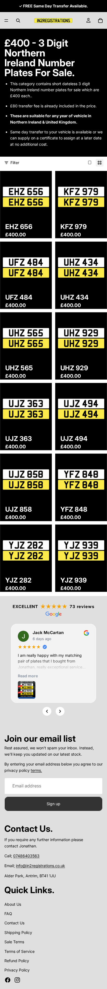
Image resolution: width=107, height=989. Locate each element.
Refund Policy (16, 960)
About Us (12, 904)
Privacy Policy (17, 970)
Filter (14, 162)
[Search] (18, 21)
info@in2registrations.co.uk (40, 866)
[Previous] (47, 711)
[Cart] (100, 21)
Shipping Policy (18, 932)
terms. (36, 770)
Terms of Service (19, 951)
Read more (28, 675)
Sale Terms (14, 941)
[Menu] (6, 20)
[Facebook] (7, 980)
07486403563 (26, 855)
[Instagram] (17, 980)
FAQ (8, 913)
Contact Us (14, 923)
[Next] (60, 711)
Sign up (53, 803)
